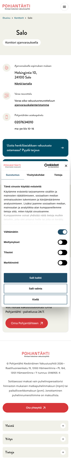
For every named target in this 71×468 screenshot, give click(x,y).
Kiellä (35, 299)
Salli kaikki (35, 277)
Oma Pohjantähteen (24, 324)
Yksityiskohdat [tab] (35, 174)
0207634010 (24, 122)
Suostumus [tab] (13, 174)
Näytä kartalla (23, 84)
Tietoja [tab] (58, 174)
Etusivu (6, 18)
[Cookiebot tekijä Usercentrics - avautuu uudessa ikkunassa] (45, 166)
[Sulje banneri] (66, 165)
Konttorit (19, 18)
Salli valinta (35, 288)
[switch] (62, 241)
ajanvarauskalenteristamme (32, 105)
